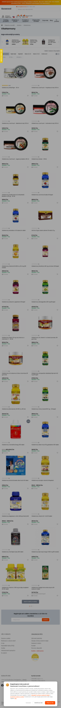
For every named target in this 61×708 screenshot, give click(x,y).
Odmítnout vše (38, 703)
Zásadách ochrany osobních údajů (40, 695)
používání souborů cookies (17, 697)
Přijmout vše (50, 703)
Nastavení (28, 703)
